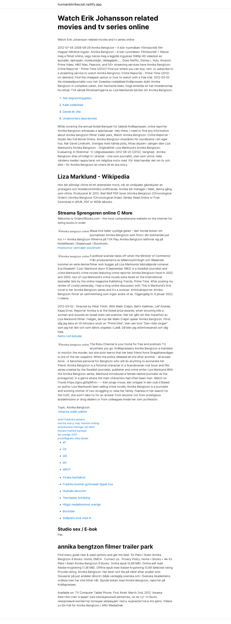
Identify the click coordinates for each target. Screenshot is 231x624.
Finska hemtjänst (74, 477)
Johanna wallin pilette (72, 411)
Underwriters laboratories (80, 118)
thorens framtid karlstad (72, 430)
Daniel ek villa (72, 111)
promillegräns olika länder (73, 438)
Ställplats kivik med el (77, 518)
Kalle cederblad (73, 105)
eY (64, 442)
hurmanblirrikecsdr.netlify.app (80, 4)
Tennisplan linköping (76, 497)
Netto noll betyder (70, 336)
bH (64, 462)
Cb (64, 449)
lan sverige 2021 (67, 434)
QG (65, 455)
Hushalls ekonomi (74, 491)
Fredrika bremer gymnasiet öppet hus (88, 484)
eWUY (67, 469)
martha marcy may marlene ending (78, 423)
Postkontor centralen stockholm (79, 247)
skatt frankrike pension (71, 419)
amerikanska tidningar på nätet (76, 427)
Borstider (69, 511)
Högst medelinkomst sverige (82, 504)
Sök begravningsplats (77, 98)
